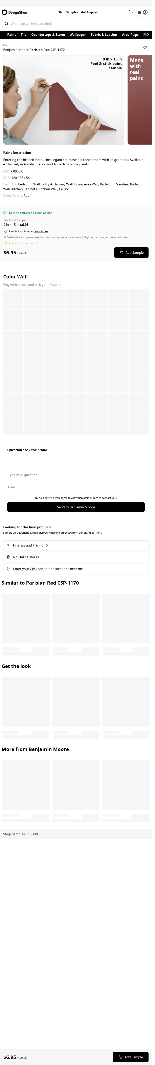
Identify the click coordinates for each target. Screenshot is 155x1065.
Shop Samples (68, 12)
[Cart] (131, 12)
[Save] (145, 47)
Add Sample (135, 252)
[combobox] (76, 23)
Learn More (41, 231)
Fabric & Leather (104, 34)
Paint (11, 34)
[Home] (16, 12)
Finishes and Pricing (25, 545)
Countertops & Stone (48, 34)
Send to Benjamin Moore (76, 507)
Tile (23, 34)
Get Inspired (89, 12)
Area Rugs (130, 34)
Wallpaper (78, 34)
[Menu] (142, 12)
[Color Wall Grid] (76, 362)
